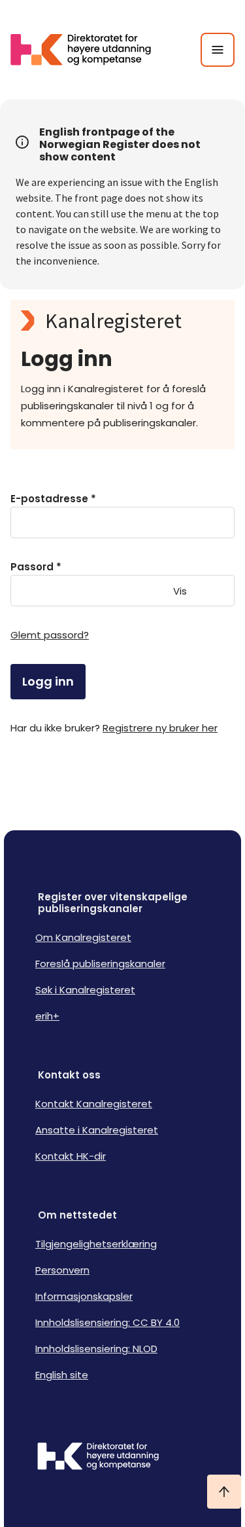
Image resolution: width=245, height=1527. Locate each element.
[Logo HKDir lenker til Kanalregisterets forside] (88, 49)
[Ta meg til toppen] (224, 1492)
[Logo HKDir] (122, 1458)
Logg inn (48, 681)
